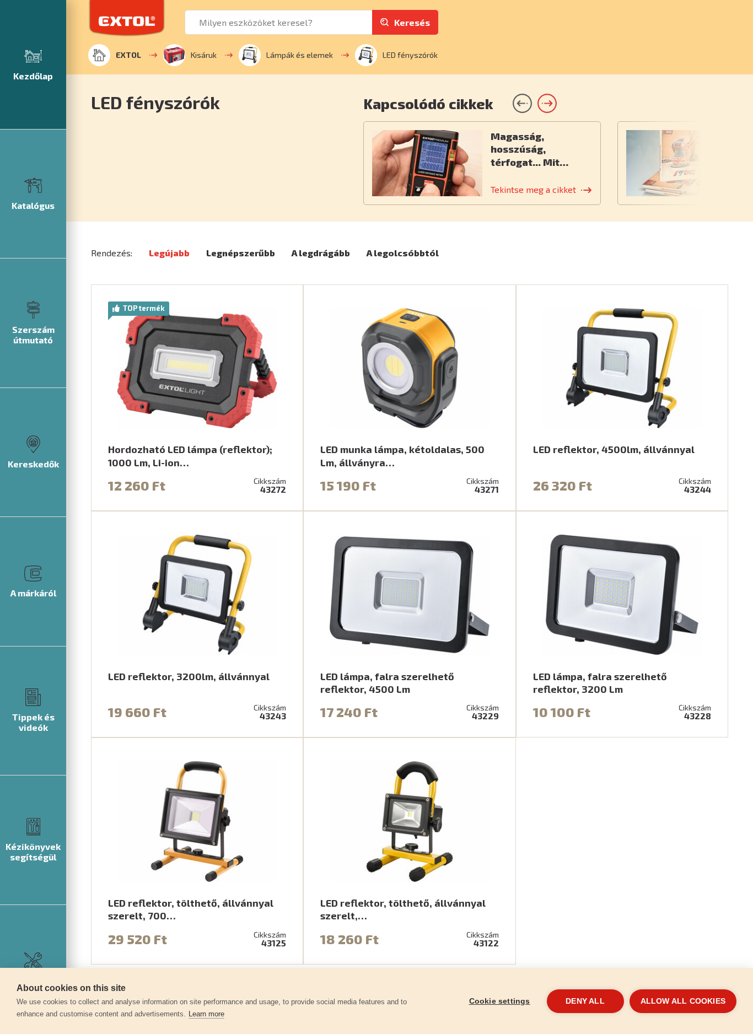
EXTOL (128, 55)
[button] (547, 103)
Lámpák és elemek (299, 55)
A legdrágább (321, 252)
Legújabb (169, 252)
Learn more (206, 1014)
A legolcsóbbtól (403, 252)
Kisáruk (204, 55)
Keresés (412, 22)
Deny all (585, 1001)
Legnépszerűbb (240, 252)
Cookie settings (499, 1001)
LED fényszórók (410, 55)
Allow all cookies (683, 1001)
